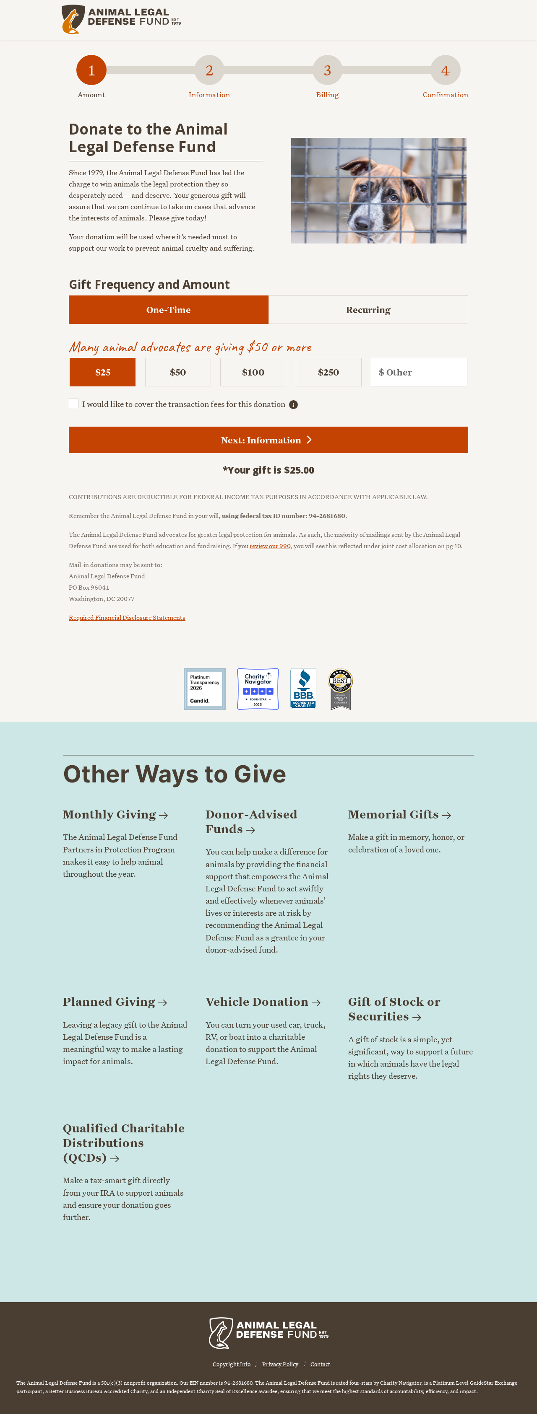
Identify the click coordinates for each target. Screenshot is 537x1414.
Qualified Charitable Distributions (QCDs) (124, 1143)
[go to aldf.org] (121, 20)
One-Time (168, 309)
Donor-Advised (252, 821)
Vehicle (257, 1001)
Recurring (368, 309)
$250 (328, 372)
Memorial (393, 814)
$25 (102, 372)
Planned (109, 1001)
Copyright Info (231, 1364)
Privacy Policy (280, 1364)
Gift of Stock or (394, 1008)
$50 (178, 372)
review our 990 (270, 545)
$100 (253, 372)
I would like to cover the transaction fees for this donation (183, 404)
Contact (320, 1364)
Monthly (109, 814)
